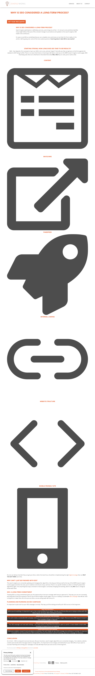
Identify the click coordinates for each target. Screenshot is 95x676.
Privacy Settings (56, 671)
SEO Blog (18, 647)
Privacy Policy (38, 671)
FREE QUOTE (63, 663)
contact (87, 4)
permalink (36, 647)
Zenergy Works (18, 3)
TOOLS (57, 663)
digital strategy (73, 575)
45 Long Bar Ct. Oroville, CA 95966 (61, 673)
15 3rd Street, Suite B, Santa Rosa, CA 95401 (35, 673)
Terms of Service (44, 671)
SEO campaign (74, 596)
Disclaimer (50, 671)
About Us (79, 4)
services (71, 4)
